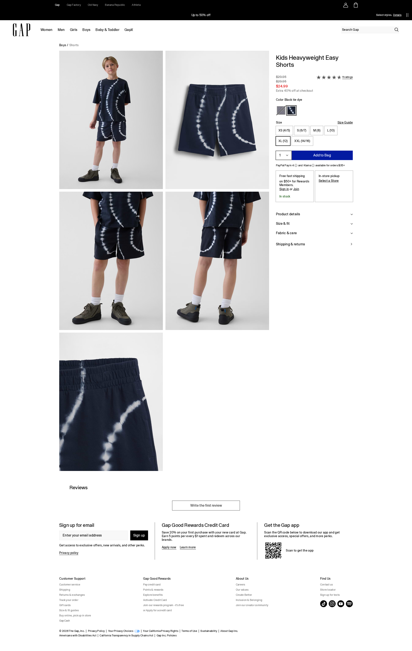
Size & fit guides (69, 610)
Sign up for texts (330, 594)
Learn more (188, 547)
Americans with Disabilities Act (77, 635)
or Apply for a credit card (157, 610)
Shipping (64, 589)
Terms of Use (189, 631)
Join (296, 189)
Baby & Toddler (107, 30)
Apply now (169, 547)
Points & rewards (153, 589)
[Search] (396, 29)
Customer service (69, 584)
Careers (240, 584)
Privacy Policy (96, 631)
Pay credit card (152, 584)
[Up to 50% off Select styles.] (201, 15)
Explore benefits (153, 594)
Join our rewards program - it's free (163, 605)
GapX (128, 30)
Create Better (244, 594)
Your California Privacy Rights (160, 631)
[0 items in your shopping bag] (355, 5)
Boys (86, 30)
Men (61, 30)
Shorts (74, 45)
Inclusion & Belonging (249, 600)
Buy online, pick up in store (75, 615)
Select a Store (329, 181)
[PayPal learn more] (296, 165)
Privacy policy (68, 553)
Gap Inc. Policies (167, 635)
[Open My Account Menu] (346, 5)
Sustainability (208, 631)
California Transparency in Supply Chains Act (126, 635)
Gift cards (65, 605)
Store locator (328, 589)
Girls (73, 30)
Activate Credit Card (155, 600)
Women (47, 30)
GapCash (64, 620)
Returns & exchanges (72, 594)
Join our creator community (252, 605)
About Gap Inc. (229, 631)
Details (397, 15)
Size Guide (345, 122)
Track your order (68, 600)
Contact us (326, 584)
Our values (242, 589)
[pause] (407, 15)
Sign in (284, 189)
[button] (164, 262)
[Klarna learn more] (313, 165)
